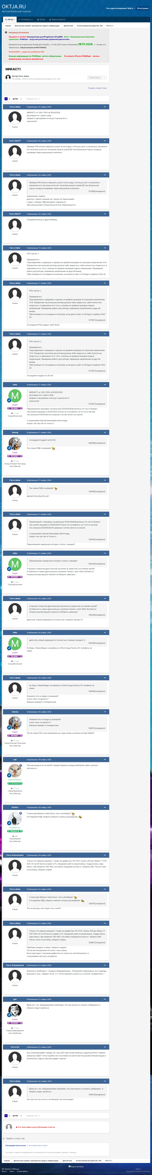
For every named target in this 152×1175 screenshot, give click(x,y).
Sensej (15, 432)
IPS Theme (6, 1169)
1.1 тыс (16, 413)
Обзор (10, 19)
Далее (15, 99)
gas (15, 999)
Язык (4, 1171)
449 (16, 836)
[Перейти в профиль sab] (14, 770)
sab (15, 759)
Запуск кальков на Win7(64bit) (33, 47)
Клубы (42, 19)
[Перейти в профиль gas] (14, 1010)
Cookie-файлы (22, 1171)
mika (15, 385)
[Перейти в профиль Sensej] (14, 443)
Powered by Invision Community (138, 1171)
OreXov (15, 807)
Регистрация (142, 8)
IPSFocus (15, 1169)
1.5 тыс (16, 461)
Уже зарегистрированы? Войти (120, 8)
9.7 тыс (15, 788)
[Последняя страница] (21, 98)
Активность (26, 19)
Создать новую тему (97, 88)
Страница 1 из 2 (32, 99)
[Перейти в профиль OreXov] (14, 818)
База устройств (58, 19)
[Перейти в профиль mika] (14, 395)
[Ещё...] (104, 106)
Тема (11, 1171)
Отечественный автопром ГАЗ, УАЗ (44, 79)
